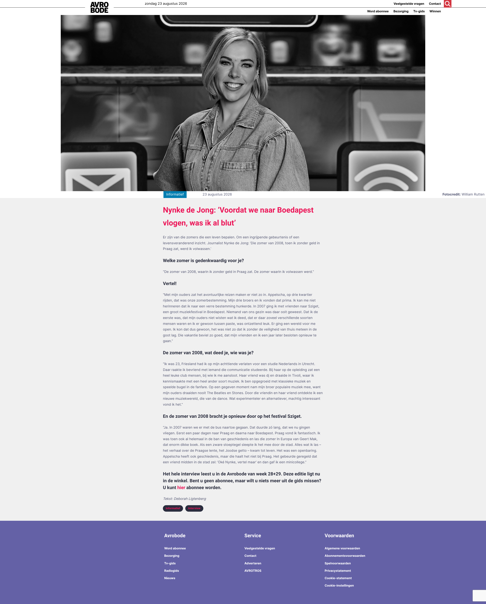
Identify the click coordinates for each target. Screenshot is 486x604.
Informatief (173, 508)
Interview (194, 508)
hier (181, 487)
